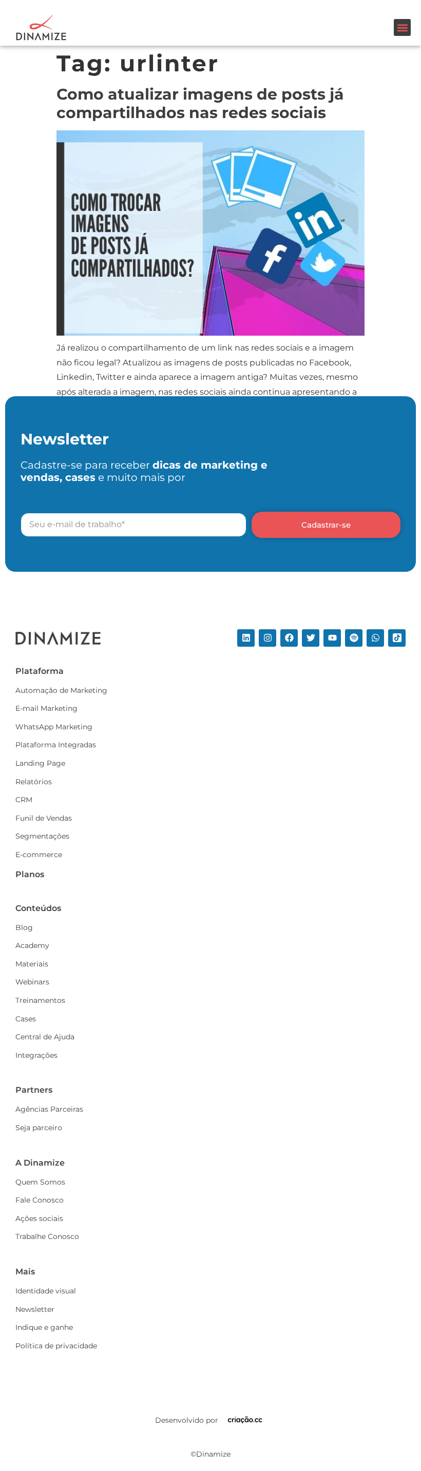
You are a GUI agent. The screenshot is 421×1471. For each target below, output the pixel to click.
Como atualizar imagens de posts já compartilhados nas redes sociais (200, 103)
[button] (402, 27)
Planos (29, 874)
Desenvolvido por (186, 1420)
